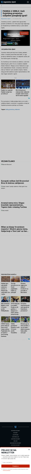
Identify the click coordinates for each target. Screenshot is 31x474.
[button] (29, 449)
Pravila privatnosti (6, 470)
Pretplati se (16, 466)
